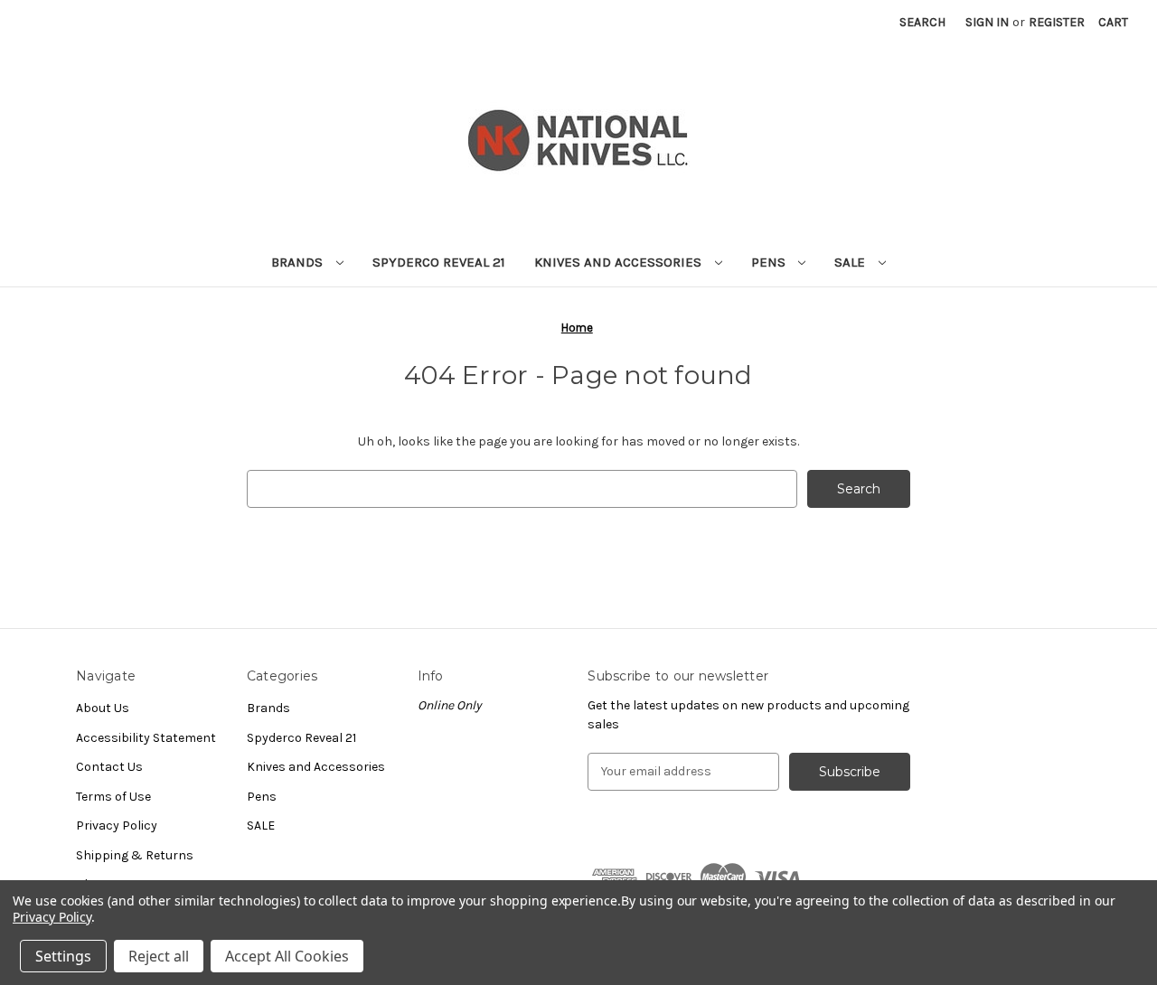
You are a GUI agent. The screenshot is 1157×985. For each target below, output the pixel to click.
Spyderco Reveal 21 (438, 262)
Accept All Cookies (287, 956)
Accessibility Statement (146, 738)
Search (922, 22)
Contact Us (109, 766)
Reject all (158, 956)
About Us (102, 708)
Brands (298, 262)
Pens (770, 262)
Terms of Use (113, 796)
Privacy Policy (116, 825)
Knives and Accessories (619, 262)
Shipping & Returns (134, 855)
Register (1057, 22)
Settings (63, 956)
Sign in (987, 22)
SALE (851, 262)
